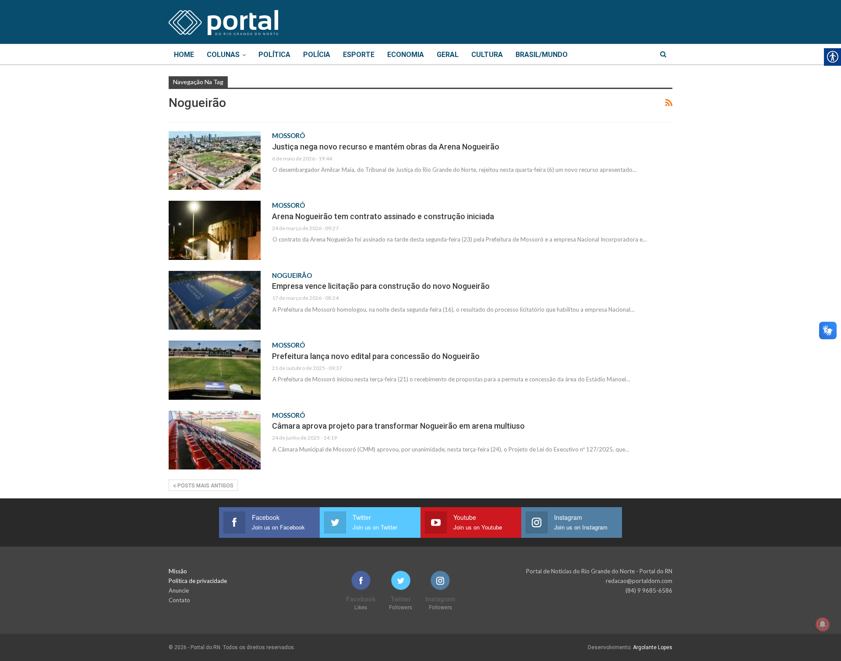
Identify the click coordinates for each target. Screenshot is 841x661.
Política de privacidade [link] (198, 580)
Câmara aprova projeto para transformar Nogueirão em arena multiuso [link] (398, 425)
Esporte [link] (359, 54)
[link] (223, 21)
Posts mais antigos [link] (204, 486)
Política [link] (274, 54)
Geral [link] (448, 54)
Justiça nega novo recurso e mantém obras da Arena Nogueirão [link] (385, 146)
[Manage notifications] (823, 624)
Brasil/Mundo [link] (542, 54)
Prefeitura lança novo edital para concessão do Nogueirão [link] (376, 356)
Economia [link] (405, 54)
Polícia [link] (316, 54)
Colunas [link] (223, 54)
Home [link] (184, 54)
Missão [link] (178, 571)
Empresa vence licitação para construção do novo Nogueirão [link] (381, 286)
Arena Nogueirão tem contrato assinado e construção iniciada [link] (383, 216)
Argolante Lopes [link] (652, 647)
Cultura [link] (487, 54)
